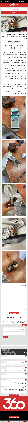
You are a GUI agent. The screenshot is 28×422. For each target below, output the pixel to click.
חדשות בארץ (12, 9)
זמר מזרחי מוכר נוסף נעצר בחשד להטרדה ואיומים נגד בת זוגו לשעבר (15, 382)
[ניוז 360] (12, 5)
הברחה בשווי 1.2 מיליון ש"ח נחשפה (18, 358)
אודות (26, 414)
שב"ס (5, 309)
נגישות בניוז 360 (9, 414)
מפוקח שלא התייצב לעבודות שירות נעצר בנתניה (15, 364)
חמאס (12, 309)
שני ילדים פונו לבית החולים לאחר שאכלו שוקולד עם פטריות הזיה (15, 390)
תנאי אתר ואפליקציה (19, 414)
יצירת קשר (22, 1)
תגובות (8, 48)
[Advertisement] (14, 297)
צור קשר (2, 414)
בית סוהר (16, 309)
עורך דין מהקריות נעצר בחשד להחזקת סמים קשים (15, 370)
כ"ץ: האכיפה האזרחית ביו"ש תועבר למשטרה (16, 376)
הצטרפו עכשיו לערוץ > (14, 313)
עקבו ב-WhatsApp (14, 417)
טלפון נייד (9, 309)
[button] (20, 47)
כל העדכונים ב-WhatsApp (14, 41)
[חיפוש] (19, 1)
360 (17, 9)
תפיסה (23, 310)
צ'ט (26, 1)
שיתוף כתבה (14, 12)
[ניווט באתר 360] (17, 5)
